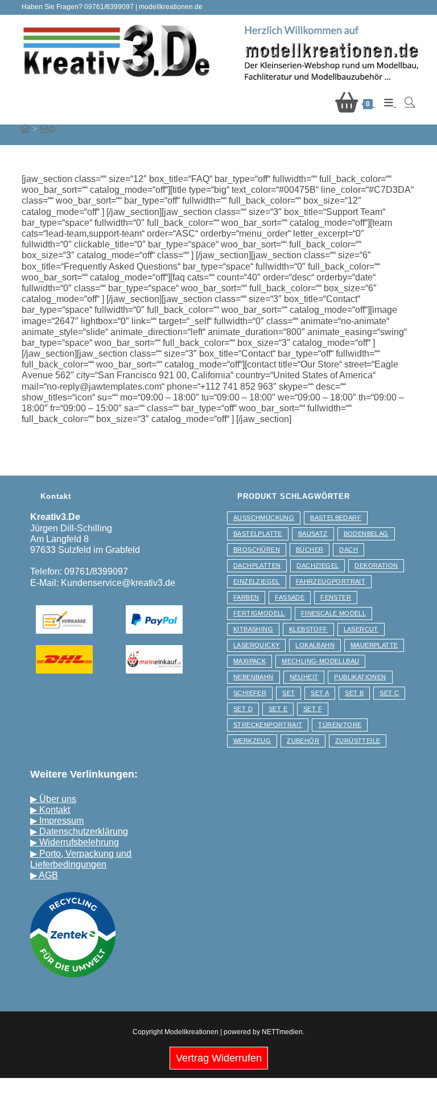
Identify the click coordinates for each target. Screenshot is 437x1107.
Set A (320, 692)
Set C (389, 692)
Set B (354, 692)
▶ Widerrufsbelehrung (74, 842)
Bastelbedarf (335, 517)
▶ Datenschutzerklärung (79, 831)
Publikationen (360, 677)
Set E (278, 708)
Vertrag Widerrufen (219, 1058)
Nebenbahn (253, 677)
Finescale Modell (333, 613)
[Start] (25, 129)
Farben (246, 597)
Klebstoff (308, 629)
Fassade (289, 597)
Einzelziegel (256, 581)
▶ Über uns (53, 799)
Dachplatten (257, 565)
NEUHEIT (304, 677)
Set (288, 692)
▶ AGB (44, 875)
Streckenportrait (267, 724)
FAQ (47, 129)
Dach (348, 549)
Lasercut (361, 629)
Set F (312, 708)
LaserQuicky (256, 645)
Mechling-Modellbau (320, 661)
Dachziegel (317, 565)
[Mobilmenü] (386, 103)
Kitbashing (253, 629)
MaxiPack (249, 661)
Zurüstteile (357, 740)
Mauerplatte (374, 645)
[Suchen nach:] (405, 103)
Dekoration (376, 565)
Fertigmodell (259, 613)
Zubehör (303, 740)
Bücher (309, 549)
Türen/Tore (339, 724)
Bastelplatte (257, 533)
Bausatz (313, 533)
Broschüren (256, 549)
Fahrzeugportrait (330, 581)
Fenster (335, 597)
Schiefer (249, 692)
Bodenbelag (366, 533)
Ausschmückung (263, 517)
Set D (243, 708)
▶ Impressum (57, 820)
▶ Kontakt (50, 810)
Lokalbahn (315, 645)
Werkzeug (252, 740)
